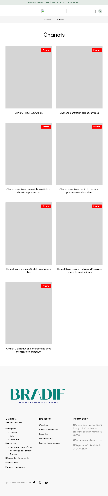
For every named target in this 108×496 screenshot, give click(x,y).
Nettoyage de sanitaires (21, 450)
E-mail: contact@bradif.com (88, 440)
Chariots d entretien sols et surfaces (79, 112)
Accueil (47, 19)
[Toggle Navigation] (7, 11)
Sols (12, 436)
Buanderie (14, 439)
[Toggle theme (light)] (100, 11)
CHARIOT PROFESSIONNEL (29, 112)
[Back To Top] (100, 488)
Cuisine (13, 432)
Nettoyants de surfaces (21, 447)
